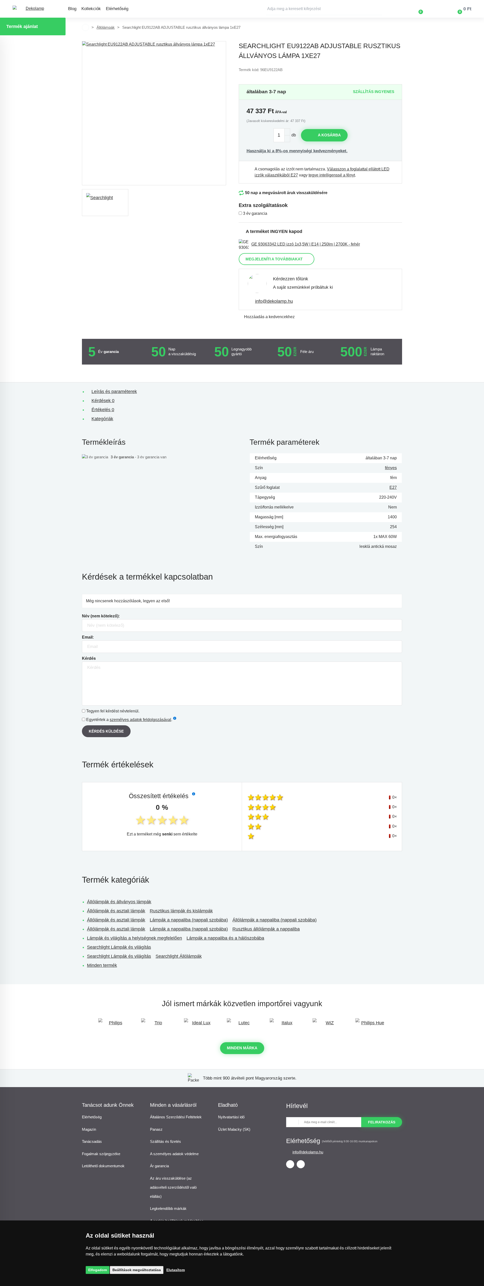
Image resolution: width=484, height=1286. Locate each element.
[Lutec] (242, 1025)
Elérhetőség (117, 8)
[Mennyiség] (282, 135)
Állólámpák (106, 27)
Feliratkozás (381, 1122)
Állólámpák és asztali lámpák (116, 910)
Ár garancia (159, 1166)
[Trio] (156, 1025)
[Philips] (113, 1025)
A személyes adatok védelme (174, 1154)
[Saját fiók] (435, 9)
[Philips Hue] (370, 1025)
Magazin (89, 1129)
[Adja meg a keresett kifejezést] (324, 9)
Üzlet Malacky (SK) (234, 1129)
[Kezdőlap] (85, 27)
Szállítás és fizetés (165, 1141)
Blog (72, 8)
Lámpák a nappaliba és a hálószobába (225, 938)
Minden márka (242, 1048)
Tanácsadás (92, 1141)
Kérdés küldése (106, 731)
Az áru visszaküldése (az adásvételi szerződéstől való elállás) (173, 1187)
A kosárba (329, 135)
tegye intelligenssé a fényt (332, 175)
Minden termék (102, 965)
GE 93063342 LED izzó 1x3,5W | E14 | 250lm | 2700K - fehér (305, 244)
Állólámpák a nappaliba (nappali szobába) (274, 919)
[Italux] (285, 1025)
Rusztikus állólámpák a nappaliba (266, 929)
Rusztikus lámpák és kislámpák (181, 910)
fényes (391, 468)
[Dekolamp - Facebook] (290, 1164)
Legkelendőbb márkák (168, 1208)
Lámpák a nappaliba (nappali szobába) (189, 919)
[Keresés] (378, 9)
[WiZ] (328, 1025)
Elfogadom (97, 1270)
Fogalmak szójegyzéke (101, 1154)
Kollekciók (91, 8)
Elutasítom (175, 1270)
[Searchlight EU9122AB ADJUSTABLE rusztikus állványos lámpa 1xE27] (154, 113)
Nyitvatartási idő (231, 1117)
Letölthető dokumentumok (103, 1166)
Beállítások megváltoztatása (136, 1270)
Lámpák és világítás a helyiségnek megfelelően (134, 938)
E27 (393, 487)
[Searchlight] (105, 202)
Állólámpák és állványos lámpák (119, 901)
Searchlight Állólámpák (179, 956)
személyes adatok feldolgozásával (140, 719)
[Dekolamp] (33, 9)
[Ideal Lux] (199, 1025)
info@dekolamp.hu (274, 301)
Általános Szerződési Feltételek (176, 1117)
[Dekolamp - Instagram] (301, 1164)
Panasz (156, 1129)
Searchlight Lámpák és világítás (119, 947)
